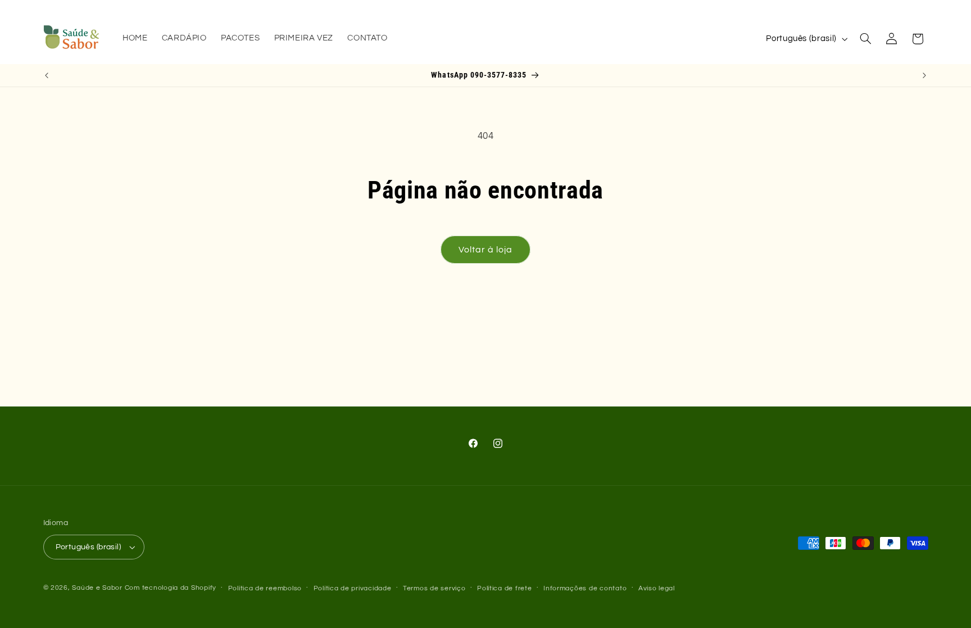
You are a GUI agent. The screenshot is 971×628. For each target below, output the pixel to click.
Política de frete (504, 588)
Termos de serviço (434, 588)
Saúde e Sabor (97, 588)
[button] (865, 39)
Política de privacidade (353, 588)
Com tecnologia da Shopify (170, 588)
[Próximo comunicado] (924, 75)
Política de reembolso (265, 588)
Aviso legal (656, 588)
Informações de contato (585, 588)
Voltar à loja (486, 249)
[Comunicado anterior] (46, 75)
